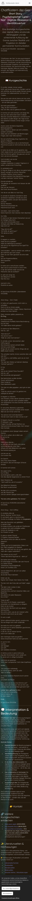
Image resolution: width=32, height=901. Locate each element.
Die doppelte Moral (11, 826)
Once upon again (10, 824)
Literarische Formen (11, 863)
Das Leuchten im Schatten (13, 829)
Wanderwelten (10, 867)
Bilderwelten (9, 870)
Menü (29, 3)
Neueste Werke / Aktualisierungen (16, 872)
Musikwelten (9, 865)
